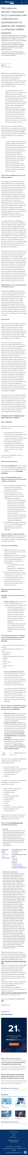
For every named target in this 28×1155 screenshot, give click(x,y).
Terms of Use (9, 1146)
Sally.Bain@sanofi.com (6, 857)
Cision (16, 1152)
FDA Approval (18, 1118)
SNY (2, 1001)
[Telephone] (22, 2)
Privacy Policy (17, 1146)
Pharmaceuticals (5, 1118)
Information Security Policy (9, 1148)
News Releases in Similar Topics (9, 1122)
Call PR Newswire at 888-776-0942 (14, 1141)
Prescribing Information (16, 823)
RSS (24, 1148)
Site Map (19, 1148)
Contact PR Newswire (13, 1131)
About (14, 1135)
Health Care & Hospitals (21, 1106)
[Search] (26, 2)
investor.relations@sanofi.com (17, 865)
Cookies (14, 1150)
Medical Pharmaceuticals (5, 1106)
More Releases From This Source (9, 1088)
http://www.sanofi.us (7, 1014)
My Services (13, 1137)
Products (14, 1133)
